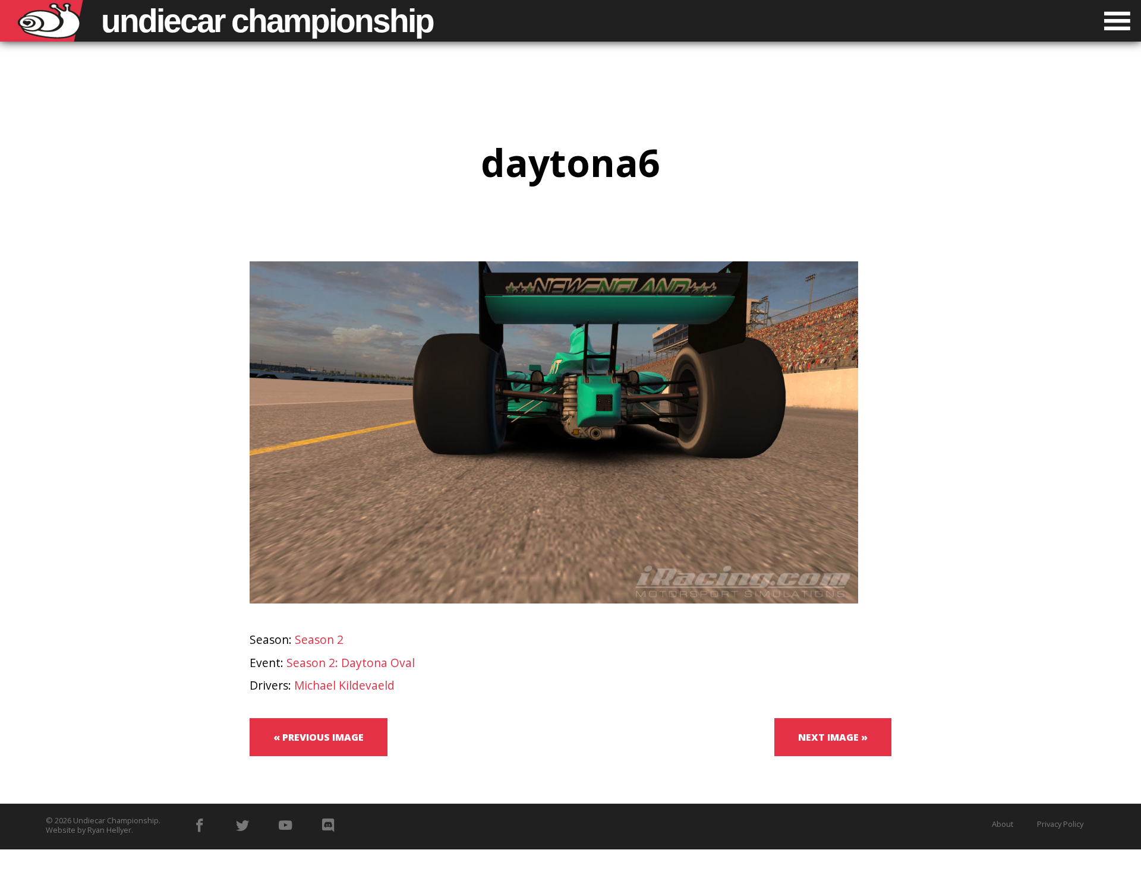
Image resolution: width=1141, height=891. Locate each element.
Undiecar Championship (116, 820)
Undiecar (267, 20)
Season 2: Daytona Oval (350, 663)
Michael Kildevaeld (344, 685)
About (1002, 824)
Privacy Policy (1060, 824)
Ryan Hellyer (109, 829)
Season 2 (319, 639)
